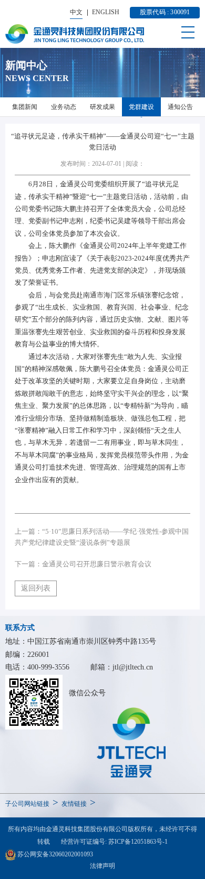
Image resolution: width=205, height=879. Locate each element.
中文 (76, 12)
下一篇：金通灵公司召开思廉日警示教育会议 (83, 564)
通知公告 (180, 107)
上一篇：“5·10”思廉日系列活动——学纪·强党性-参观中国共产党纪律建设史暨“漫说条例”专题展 (102, 536)
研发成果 (102, 107)
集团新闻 (24, 107)
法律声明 (102, 866)
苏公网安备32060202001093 (54, 854)
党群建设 (141, 107)
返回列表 (35, 588)
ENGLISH (105, 12)
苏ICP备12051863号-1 (138, 841)
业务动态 (63, 107)
